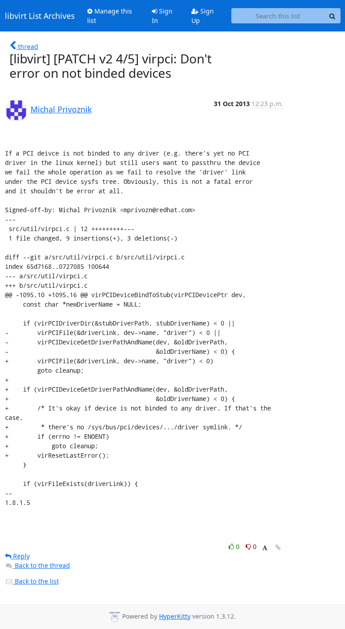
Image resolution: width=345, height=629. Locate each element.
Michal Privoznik (61, 109)
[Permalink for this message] (278, 547)
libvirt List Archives (40, 15)
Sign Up (202, 16)
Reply (20, 556)
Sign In (162, 16)
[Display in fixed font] (265, 548)
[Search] (332, 15)
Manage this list (109, 16)
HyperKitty (174, 616)
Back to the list (36, 581)
